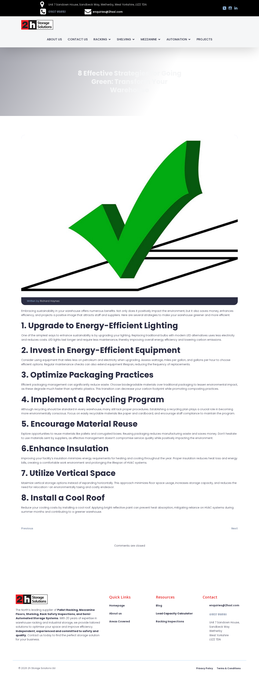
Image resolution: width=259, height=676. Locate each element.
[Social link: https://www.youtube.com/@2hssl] (229, 8)
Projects (204, 39)
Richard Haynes (50, 301)
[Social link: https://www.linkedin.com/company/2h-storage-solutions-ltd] (235, 8)
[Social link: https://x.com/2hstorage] (223, 8)
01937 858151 (57, 12)
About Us (54, 39)
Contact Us (78, 39)
